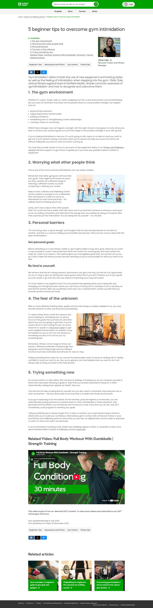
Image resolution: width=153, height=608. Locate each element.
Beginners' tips (35, 64)
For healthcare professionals (53, 603)
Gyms (70, 11)
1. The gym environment (41, 41)
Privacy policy (113, 605)
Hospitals (58, 11)
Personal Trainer (57, 327)
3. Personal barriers (39, 46)
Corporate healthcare (71, 603)
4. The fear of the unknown (42, 49)
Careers (38, 603)
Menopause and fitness (55, 64)
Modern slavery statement (88, 603)
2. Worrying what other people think (46, 43)
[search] (75, 4)
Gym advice (72, 64)
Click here (81, 429)
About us (21, 603)
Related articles (37, 57)
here (47, 514)
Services (82, 11)
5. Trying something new (41, 52)
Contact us (30, 603)
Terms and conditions (100, 605)
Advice (94, 11)
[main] (76, 307)
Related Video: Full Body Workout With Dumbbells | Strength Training (61, 55)
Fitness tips (85, 64)
